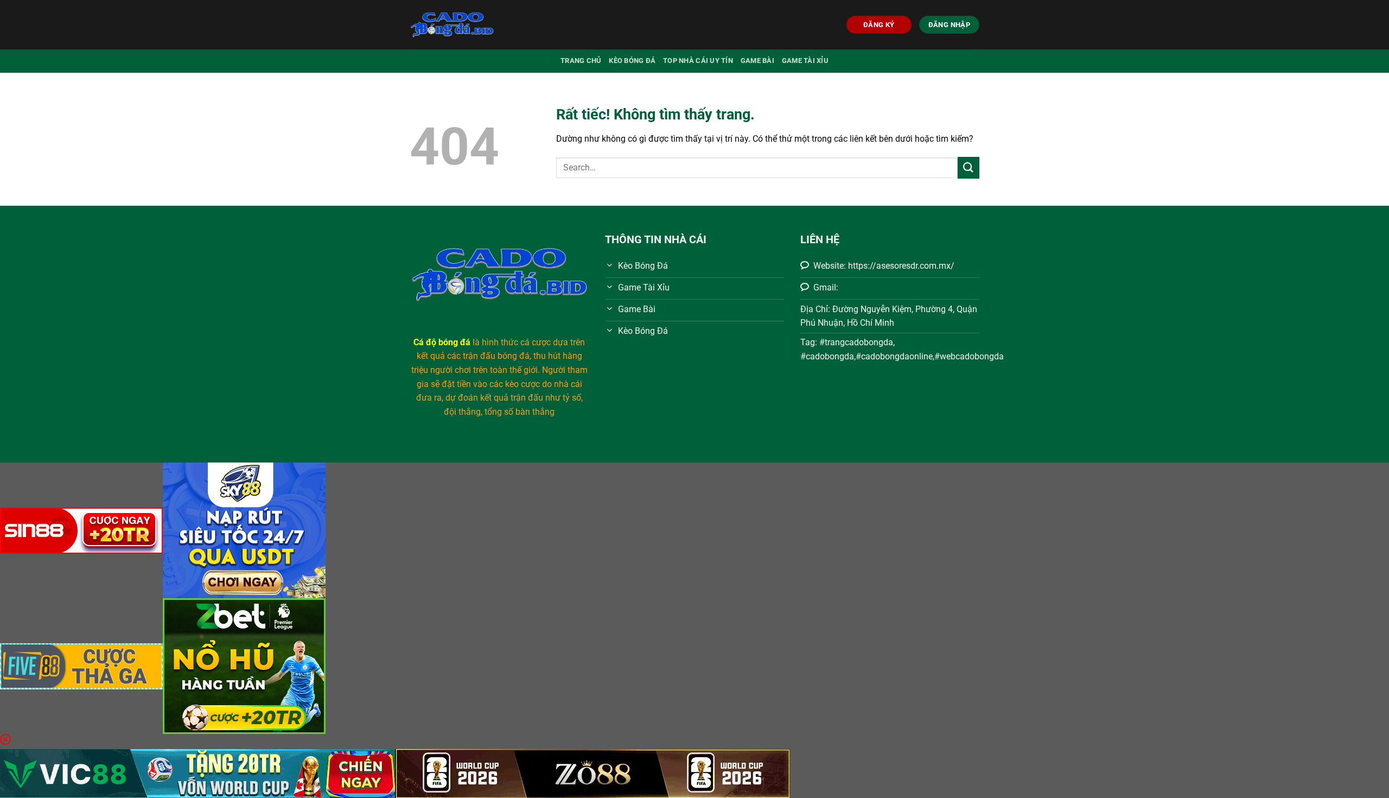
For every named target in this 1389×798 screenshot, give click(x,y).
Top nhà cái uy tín (698, 60)
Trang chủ (580, 60)
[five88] (81, 665)
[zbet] (244, 665)
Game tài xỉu (805, 60)
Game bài (757, 60)
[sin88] (81, 529)
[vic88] (197, 773)
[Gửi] (968, 167)
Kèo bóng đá (632, 60)
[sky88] (244, 529)
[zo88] (592, 773)
